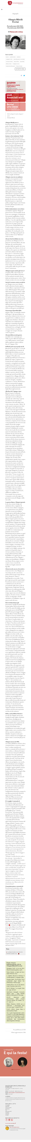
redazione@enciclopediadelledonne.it (17, 1092)
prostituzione (12, 56)
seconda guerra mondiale (19, 59)
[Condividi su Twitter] (24, 75)
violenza (18, 56)
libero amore (8, 63)
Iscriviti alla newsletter (10, 1123)
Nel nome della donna (14, 1127)
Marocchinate (19, 66)
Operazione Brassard (10, 66)
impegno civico (16, 63)
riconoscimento (9, 61)
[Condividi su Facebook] (21, 75)
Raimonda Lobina (16, 32)
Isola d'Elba (16, 61)
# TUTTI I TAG (20, 69)
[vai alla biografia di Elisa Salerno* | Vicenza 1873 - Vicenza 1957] (8, 1062)
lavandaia (22, 61)
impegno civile (9, 59)
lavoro (7, 56)
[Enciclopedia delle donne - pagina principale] (15, 3)
